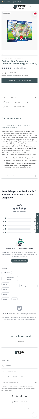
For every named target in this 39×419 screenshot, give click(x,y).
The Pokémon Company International (12, 58)
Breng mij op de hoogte (19, 80)
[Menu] (2, 6)
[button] (31, 6)
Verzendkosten (11, 75)
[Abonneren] (36, 382)
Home (3, 54)
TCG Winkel (15, 409)
